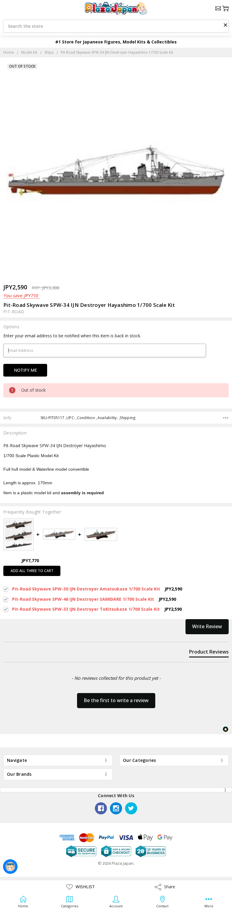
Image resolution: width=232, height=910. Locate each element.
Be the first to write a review (116, 700)
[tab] (209, 652)
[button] (225, 25)
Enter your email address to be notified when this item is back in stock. (72, 336)
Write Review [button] (207, 626)
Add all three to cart (32, 570)
